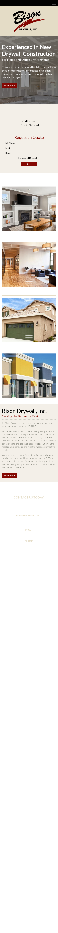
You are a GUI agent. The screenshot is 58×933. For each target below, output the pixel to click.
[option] (29, 66)
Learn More (9, 89)
